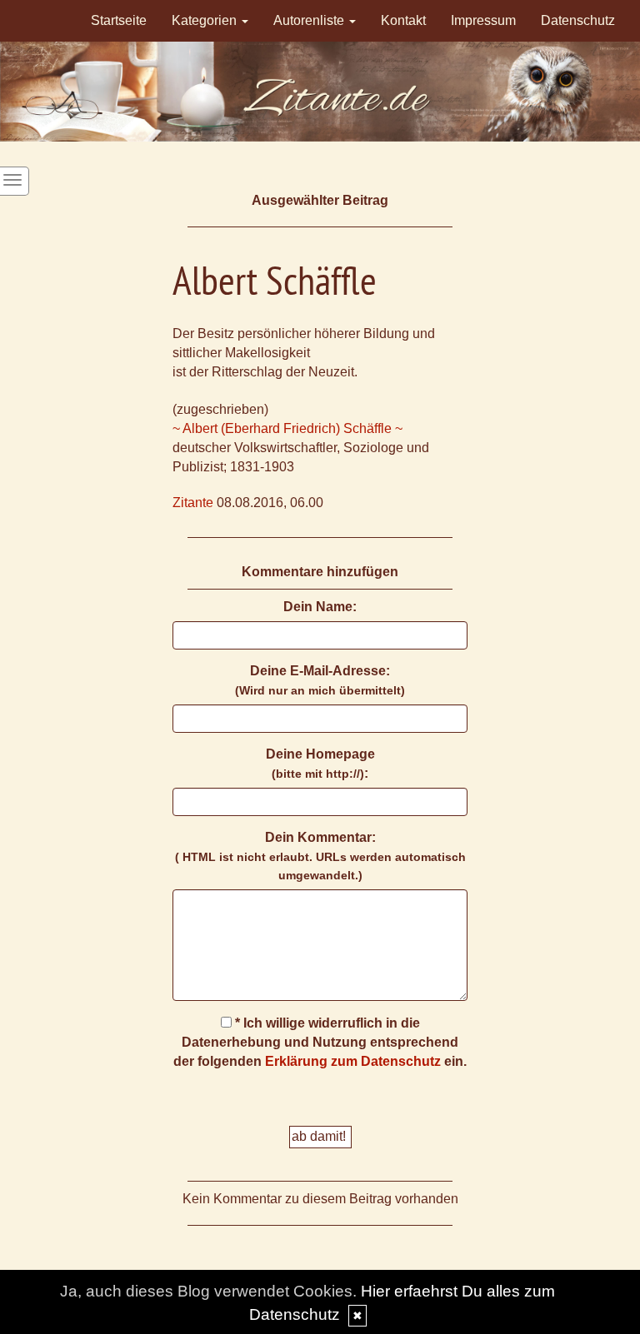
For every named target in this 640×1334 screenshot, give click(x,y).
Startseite (119, 20)
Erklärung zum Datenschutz (353, 1061)
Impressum (483, 20)
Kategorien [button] (206, 20)
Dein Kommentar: (320, 856)
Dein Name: (320, 607)
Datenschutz (578, 20)
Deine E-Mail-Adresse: (320, 680)
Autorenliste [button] (310, 20)
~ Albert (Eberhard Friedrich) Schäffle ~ (287, 428)
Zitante (192, 502)
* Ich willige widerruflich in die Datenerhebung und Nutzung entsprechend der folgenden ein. (320, 1042)
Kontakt (403, 20)
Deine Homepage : (320, 763)
